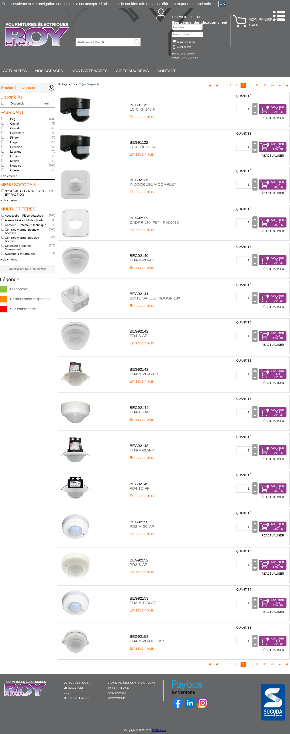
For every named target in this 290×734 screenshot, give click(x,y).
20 (257, 85)
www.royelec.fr (116, 697)
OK (222, 4)
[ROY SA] (37, 34)
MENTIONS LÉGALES (76, 697)
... (224, 85)
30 (264, 85)
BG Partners (159, 730)
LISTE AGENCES (74, 687)
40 (272, 85)
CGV (66, 692)
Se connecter (183, 47)
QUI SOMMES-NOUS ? (77, 682)
